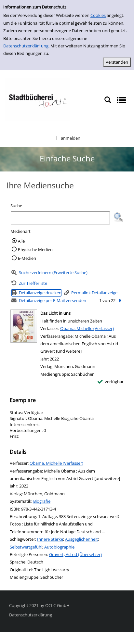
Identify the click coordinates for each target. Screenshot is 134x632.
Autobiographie (59, 547)
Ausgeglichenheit (81, 539)
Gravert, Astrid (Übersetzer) (75, 554)
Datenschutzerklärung (30, 615)
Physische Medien (35, 249)
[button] (118, 217)
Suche (16, 206)
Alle (21, 241)
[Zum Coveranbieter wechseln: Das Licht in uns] (23, 326)
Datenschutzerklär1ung (25, 46)
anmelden (70, 138)
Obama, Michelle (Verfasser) (87, 328)
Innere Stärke (50, 539)
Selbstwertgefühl (26, 547)
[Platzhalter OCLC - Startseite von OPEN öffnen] (37, 99)
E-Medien (27, 258)
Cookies (98, 15)
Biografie (41, 501)
